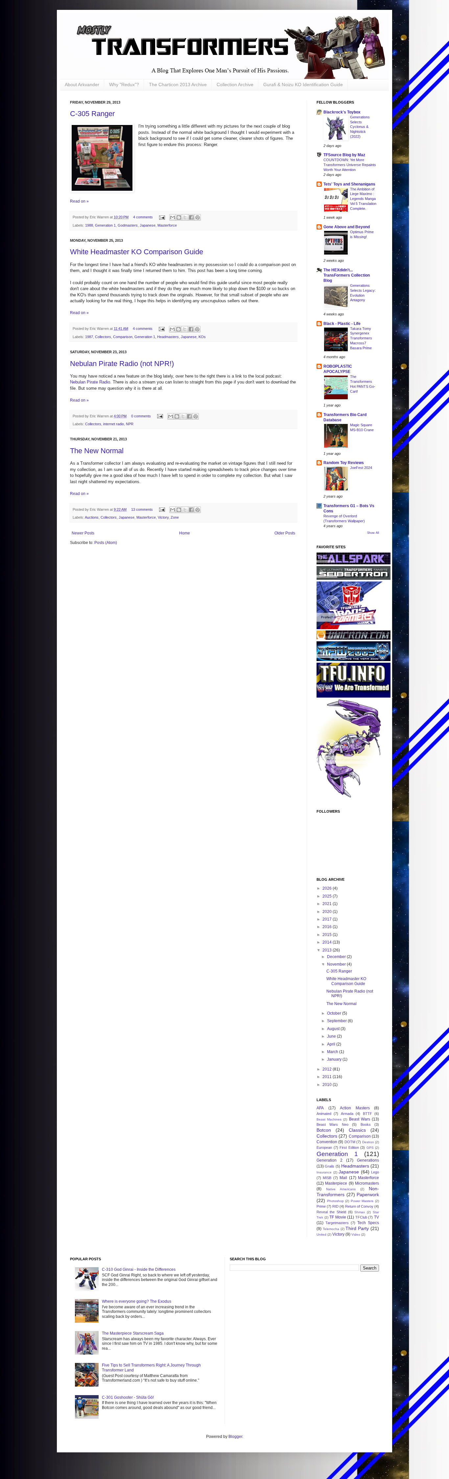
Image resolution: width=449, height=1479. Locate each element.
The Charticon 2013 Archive (178, 84)
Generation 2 (330, 1160)
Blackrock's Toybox (342, 112)
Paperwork (368, 1194)
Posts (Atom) (105, 542)
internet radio (113, 424)
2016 (327, 926)
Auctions (92, 517)
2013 (327, 950)
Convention (327, 1142)
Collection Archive (235, 84)
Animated (324, 1114)
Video (355, 1234)
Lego (375, 1172)
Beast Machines (329, 1119)
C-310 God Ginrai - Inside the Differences (139, 1269)
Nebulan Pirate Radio (90, 382)
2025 (327, 896)
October (334, 1013)
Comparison (122, 337)
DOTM (349, 1142)
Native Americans (341, 1189)
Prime (321, 1206)
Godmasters (128, 225)
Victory (163, 517)
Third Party (357, 1228)
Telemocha (331, 1229)
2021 (327, 903)
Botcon (324, 1130)
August (334, 1028)
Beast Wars (359, 1119)
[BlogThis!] (179, 217)
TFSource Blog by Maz (344, 155)
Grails (329, 1166)
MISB (327, 1178)
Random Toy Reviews (343, 462)
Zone (175, 517)
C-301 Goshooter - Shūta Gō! (128, 1397)
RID (335, 1206)
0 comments (141, 416)
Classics (357, 1130)
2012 (327, 1069)
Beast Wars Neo (332, 1124)
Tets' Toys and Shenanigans (349, 184)
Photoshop (335, 1201)
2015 (327, 934)
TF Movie (337, 1217)
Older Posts (284, 533)
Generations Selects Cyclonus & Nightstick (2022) (360, 126)
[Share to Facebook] (191, 217)
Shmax (359, 1212)
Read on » (79, 201)
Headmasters (168, 337)
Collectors (103, 337)
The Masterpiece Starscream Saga (133, 1333)
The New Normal (97, 451)
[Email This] (172, 217)
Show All (373, 532)
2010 (327, 1084)
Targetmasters (337, 1223)
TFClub (361, 1217)
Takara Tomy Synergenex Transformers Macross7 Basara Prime (361, 338)
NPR (129, 424)
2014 (327, 942)
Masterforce (167, 225)
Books (366, 1124)
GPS (370, 1147)
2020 (327, 911)
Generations (368, 1160)
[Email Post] (161, 217)
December (337, 956)
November (337, 964)
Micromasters (367, 1183)
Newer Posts (83, 533)
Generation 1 (105, 225)
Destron (368, 1142)
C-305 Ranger (92, 114)
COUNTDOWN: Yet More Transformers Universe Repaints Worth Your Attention (349, 165)
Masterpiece (336, 1183)
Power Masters (362, 1201)
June (332, 1036)
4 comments (143, 217)
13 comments (142, 509)
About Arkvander (82, 84)
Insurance (324, 1172)
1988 (89, 225)
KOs (202, 337)
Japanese (147, 225)
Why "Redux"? (124, 84)
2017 (327, 919)
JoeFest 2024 (361, 468)
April (331, 1044)
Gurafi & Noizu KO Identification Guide (303, 84)
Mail (343, 1177)
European (324, 1147)
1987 (89, 337)
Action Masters (355, 1108)
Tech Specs (368, 1222)
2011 (327, 1076)
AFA (320, 1108)
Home (184, 533)
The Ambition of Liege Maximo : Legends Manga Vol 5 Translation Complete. (363, 198)
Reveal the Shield (331, 1212)
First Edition (349, 1147)
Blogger (235, 1436)
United (321, 1234)
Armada (347, 1114)
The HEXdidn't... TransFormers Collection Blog (346, 275)
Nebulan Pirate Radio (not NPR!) (122, 363)
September (337, 1021)
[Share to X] (185, 217)
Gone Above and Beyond (346, 227)
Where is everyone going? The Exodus (136, 1301)
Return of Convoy (359, 1206)
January (335, 1059)
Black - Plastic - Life (342, 323)
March (333, 1051)
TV (376, 1217)
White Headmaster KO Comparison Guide (136, 252)
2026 (327, 888)
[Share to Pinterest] (197, 217)
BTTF (367, 1114)
